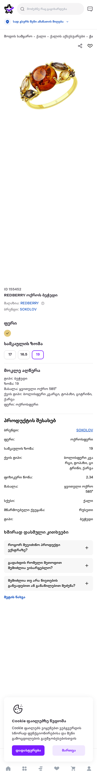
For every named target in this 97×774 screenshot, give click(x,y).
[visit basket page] (73, 769)
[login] (89, 769)
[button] (41, 769)
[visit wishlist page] (56, 769)
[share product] (80, 46)
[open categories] (24, 769)
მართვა (69, 750)
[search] (22, 8)
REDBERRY (29, 303)
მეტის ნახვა (14, 597)
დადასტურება (28, 750)
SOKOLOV (28, 309)
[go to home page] (9, 9)
